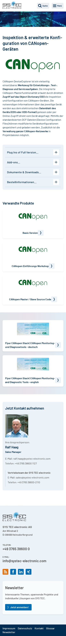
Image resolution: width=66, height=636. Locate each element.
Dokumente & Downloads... (24, 172)
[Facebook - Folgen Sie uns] (13, 572)
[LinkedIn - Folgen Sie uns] (21, 572)
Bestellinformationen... (22, 182)
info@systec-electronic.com (24, 561)
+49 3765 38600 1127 (26, 463)
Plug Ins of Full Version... (22, 152)
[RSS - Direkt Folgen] (5, 572)
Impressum (9, 628)
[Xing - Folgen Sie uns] (28, 572)
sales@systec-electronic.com (32, 477)
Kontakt (39, 628)
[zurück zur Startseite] (12, 5)
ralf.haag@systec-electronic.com (31, 458)
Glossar (50, 628)
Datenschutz (25, 628)
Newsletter (9, 632)
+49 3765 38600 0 (16, 549)
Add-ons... (13, 162)
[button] (43, 6)
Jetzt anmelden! (19, 607)
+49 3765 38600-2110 (28, 482)
